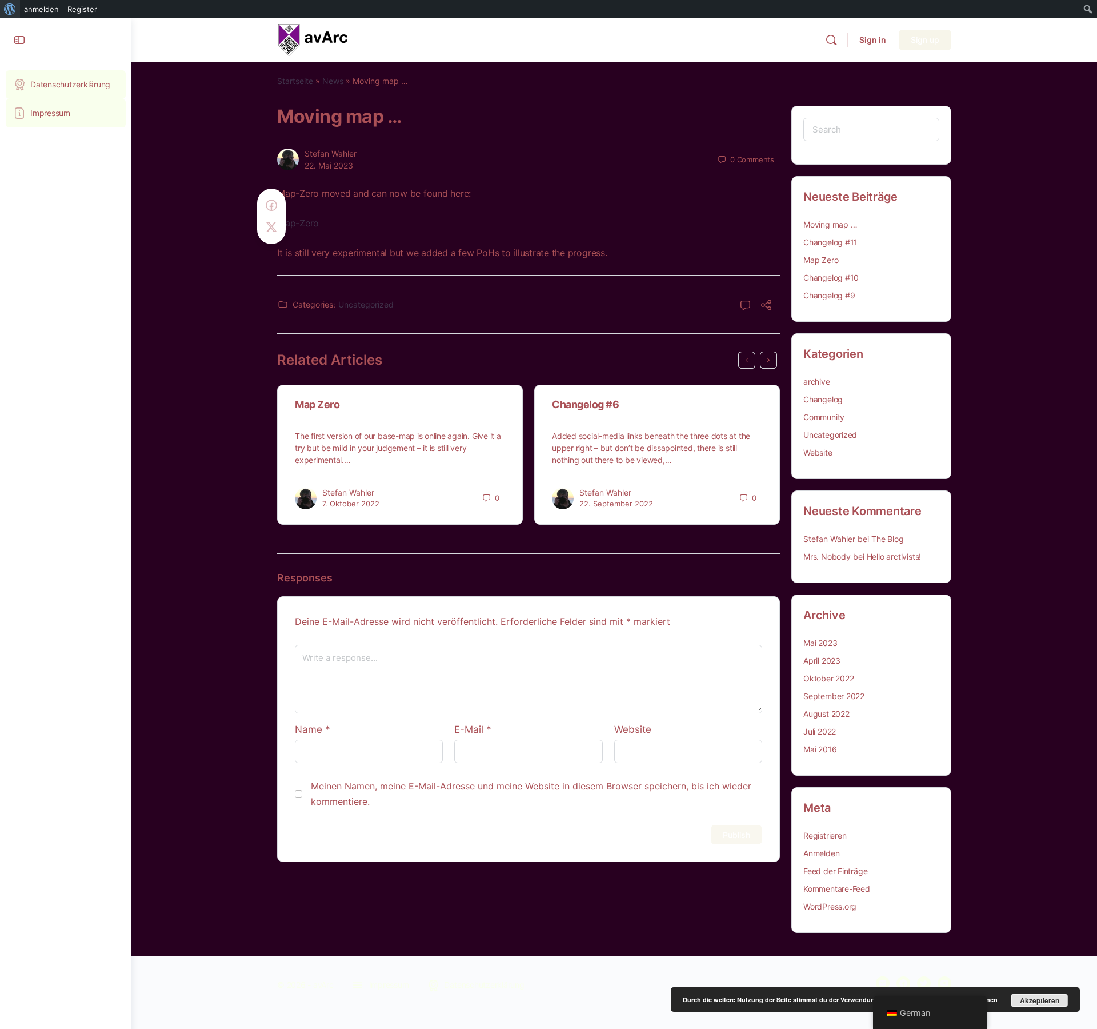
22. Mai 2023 (329, 165)
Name (312, 729)
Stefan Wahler (331, 153)
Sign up (925, 40)
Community (823, 417)
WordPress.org (829, 906)
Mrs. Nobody (827, 556)
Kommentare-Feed (836, 889)
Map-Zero (298, 223)
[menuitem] (10, 9)
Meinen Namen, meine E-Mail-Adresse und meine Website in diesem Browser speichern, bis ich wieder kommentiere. (531, 793)
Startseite (295, 81)
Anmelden (821, 853)
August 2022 (826, 714)
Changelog (823, 399)
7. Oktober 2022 (350, 503)
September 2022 (833, 696)
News (332, 81)
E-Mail (472, 729)
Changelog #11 (830, 242)
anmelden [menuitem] (41, 9)
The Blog (887, 539)
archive (816, 381)
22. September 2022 (616, 503)
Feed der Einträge (835, 871)
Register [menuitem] (82, 9)
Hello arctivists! (894, 556)
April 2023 (821, 660)
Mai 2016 (819, 749)
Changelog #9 (829, 295)
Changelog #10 (831, 277)
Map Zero (317, 404)
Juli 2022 (819, 731)
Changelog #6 (585, 404)
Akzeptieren (1039, 1000)
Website (632, 729)
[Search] (831, 40)
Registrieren (824, 835)
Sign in (872, 40)
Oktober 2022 (828, 678)
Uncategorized (366, 304)
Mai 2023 (820, 643)
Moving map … (830, 224)
